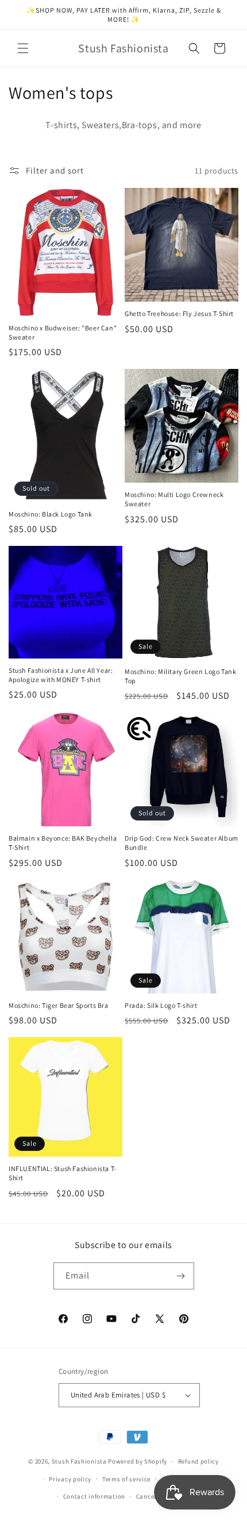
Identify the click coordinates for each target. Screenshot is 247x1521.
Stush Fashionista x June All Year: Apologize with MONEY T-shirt (61, 675)
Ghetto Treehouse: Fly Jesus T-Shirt (179, 313)
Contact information (94, 1496)
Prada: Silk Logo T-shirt (161, 1005)
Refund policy (198, 1461)
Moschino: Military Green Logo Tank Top (180, 676)
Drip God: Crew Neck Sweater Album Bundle (181, 843)
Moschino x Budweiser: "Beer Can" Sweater (63, 332)
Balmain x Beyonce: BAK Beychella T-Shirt (63, 843)
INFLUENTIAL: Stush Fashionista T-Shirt (63, 1173)
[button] (23, 48)
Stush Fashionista (79, 1461)
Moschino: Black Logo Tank (50, 514)
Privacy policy (70, 1479)
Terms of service (126, 1479)
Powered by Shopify (137, 1461)
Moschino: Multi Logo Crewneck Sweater (174, 499)
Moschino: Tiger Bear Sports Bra (59, 1005)
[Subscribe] (181, 1275)
